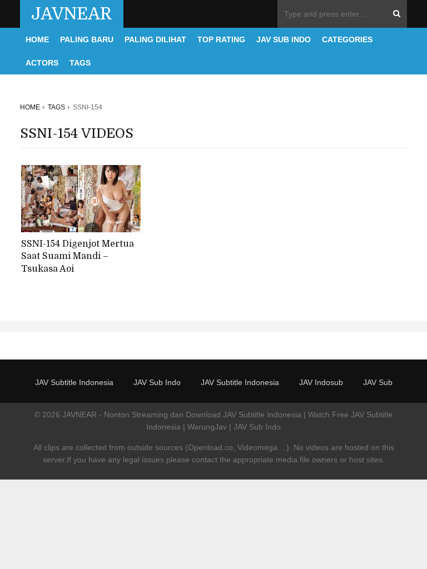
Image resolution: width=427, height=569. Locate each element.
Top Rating (221, 39)
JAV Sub (378, 382)
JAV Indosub (321, 382)
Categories (347, 39)
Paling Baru (86, 39)
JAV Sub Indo (283, 39)
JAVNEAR (71, 14)
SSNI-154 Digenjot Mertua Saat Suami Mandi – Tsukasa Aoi (77, 256)
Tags (80, 62)
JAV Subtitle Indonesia (74, 382)
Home (37, 39)
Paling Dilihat (155, 39)
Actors (42, 62)
